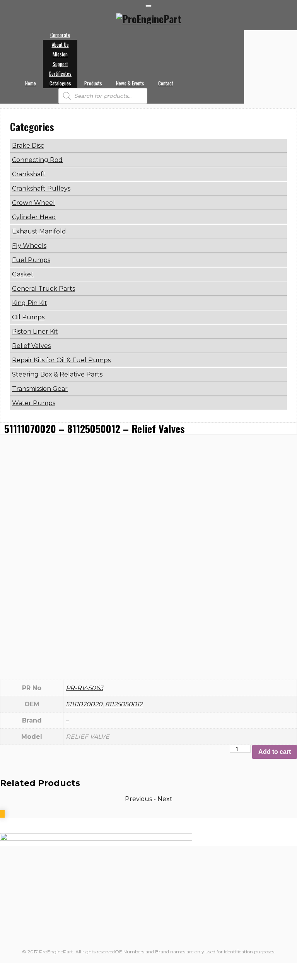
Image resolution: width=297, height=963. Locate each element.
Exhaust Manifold (39, 231)
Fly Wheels (29, 245)
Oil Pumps (28, 317)
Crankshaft (29, 174)
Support (60, 64)
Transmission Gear (40, 388)
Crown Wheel (33, 202)
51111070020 (84, 704)
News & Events (130, 83)
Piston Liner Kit (35, 331)
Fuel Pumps (31, 260)
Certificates (60, 73)
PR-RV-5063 (84, 688)
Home (30, 83)
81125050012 (124, 704)
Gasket (23, 274)
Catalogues (60, 83)
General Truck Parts (43, 288)
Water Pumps (33, 403)
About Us (60, 44)
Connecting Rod (37, 160)
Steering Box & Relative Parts (57, 374)
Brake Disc (28, 145)
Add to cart (274, 751)
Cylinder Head (34, 217)
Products (93, 83)
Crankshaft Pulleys (41, 188)
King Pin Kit (29, 303)
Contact (165, 83)
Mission (60, 54)
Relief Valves (31, 345)
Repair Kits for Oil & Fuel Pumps (61, 360)
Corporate (60, 35)
